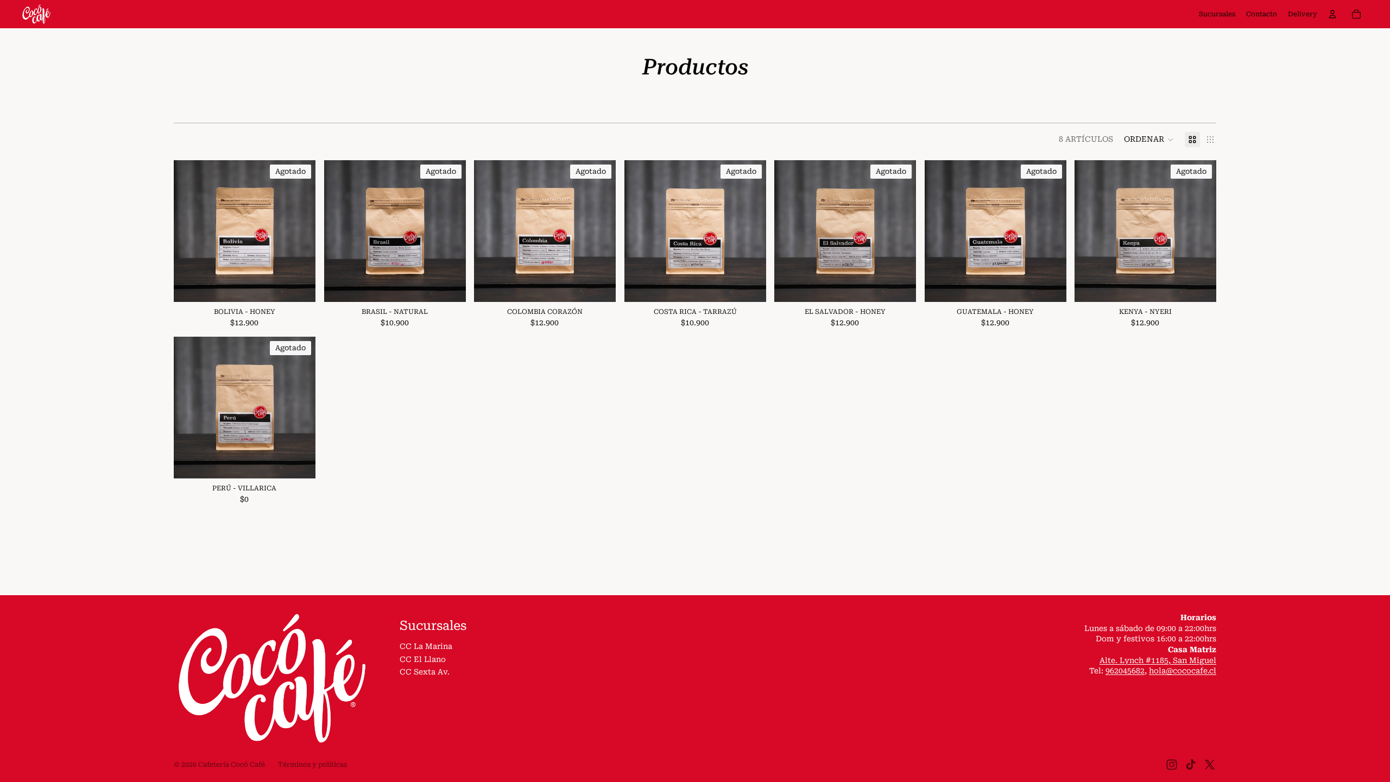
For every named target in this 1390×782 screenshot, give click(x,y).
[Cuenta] (1332, 14)
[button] (1149, 140)
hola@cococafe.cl (1182, 670)
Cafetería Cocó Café (231, 764)
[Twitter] (1209, 764)
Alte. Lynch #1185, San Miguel (1158, 660)
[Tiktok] (1190, 764)
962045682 (1125, 670)
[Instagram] (1171, 764)
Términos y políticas (312, 764)
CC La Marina (426, 646)
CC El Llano (423, 659)
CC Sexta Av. (425, 671)
